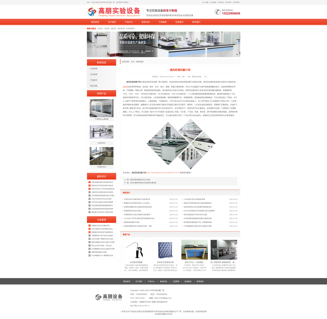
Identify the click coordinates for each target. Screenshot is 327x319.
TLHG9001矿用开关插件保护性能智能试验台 (139, 218)
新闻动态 (146, 21)
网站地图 (236, 2)
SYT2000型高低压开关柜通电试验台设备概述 (199, 211)
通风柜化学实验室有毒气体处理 (102, 185)
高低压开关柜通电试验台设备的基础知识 (198, 203)
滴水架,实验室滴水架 (165, 262)
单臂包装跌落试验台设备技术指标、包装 (138, 226)
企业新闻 (93, 74)
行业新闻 (93, 68)
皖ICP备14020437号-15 (139, 305)
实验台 (100, 28)
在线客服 (213, 2)
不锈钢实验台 (101, 167)
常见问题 (93, 85)
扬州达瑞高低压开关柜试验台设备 (195, 214)
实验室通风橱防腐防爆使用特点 (102, 205)
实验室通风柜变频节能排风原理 (102, 209)
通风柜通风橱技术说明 (131, 222)
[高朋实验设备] (114, 11)
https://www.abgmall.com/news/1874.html (162, 172)
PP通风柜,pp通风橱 (101, 119)
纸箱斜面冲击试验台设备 (132, 211)
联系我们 (229, 2)
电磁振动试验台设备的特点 (100, 225)
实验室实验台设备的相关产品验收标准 (137, 199)
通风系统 (121, 28)
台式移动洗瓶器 (136, 262)
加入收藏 (205, 2)
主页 (132, 61)
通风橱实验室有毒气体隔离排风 (102, 232)
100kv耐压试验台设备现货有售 (194, 199)
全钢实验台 (101, 143)
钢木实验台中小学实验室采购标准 (102, 189)
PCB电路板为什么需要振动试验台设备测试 (103, 255)
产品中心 (129, 21)
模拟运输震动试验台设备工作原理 (102, 242)
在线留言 (221, 2)
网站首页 (95, 21)
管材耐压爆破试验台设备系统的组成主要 (138, 207)
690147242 (140, 298)
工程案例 (163, 21)
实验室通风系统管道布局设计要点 (102, 195)
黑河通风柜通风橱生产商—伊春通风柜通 (198, 222)
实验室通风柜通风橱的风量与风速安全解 (198, 218)
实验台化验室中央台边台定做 (101, 199)
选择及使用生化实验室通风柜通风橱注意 (198, 207)
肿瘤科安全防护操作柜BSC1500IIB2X (137, 203)
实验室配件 (130, 28)
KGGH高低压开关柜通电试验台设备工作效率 (103, 229)
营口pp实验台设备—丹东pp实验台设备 (103, 245)
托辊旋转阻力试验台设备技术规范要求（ (138, 214)
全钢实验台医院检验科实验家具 (102, 192)
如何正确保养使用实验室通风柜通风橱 (143, 183)
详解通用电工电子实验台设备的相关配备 (103, 235)
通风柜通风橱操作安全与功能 (140, 179)
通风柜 (113, 28)
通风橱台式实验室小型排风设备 (102, 212)
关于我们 (112, 21)
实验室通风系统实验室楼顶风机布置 (103, 182)
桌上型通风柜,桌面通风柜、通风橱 (224, 262)
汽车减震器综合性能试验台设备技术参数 (198, 226)
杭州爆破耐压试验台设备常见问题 (102, 249)
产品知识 (93, 80)
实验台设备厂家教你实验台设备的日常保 (103, 239)
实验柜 (107, 28)
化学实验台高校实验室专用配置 (102, 202)
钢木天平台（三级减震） (195, 262)
